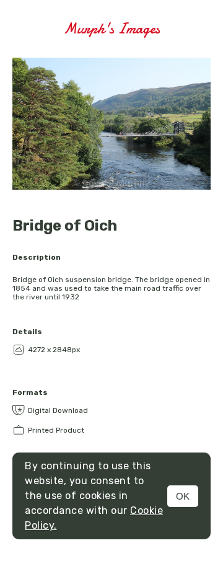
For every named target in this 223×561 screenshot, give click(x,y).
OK (183, 496)
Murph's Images (111, 29)
